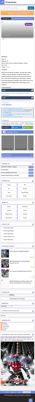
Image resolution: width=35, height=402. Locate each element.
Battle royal (9, 214)
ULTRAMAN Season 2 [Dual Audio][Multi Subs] (7, 150)
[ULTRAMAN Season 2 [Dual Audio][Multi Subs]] (7, 142)
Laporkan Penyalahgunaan (10, 311)
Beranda (3, 315)
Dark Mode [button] (27, 392)
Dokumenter (9, 218)
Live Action (9, 196)
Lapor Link (13, 392)
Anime (9, 185)
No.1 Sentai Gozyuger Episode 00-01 (21, 271)
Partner (19, 392)
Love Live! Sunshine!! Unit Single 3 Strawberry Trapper (21, 150)
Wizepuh (4, 328)
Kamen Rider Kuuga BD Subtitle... (20, 251)
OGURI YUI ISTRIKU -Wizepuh (9, 167)
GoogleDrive (5, 95)
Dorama (25, 188)
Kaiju (9, 192)
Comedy (25, 214)
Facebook (6, 127)
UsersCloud (13, 93)
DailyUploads (5, 93)
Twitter (16, 127)
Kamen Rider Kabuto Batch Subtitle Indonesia (21, 18)
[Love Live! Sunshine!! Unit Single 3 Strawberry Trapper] (21, 142)
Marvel (25, 196)
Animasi (9, 210)
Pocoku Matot (4, 169)
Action (9, 206)
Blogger (23, 299)
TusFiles (26, 93)
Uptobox (20, 93)
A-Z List (7, 392)
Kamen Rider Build (8, 234)
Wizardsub (5, 325)
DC (9, 188)
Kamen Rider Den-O (9, 236)
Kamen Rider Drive (8, 239)
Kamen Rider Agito (8, 228)
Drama (25, 218)
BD (25, 185)
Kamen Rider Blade (9, 231)
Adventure (25, 206)
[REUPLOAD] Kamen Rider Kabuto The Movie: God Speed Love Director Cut (21, 282)
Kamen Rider (25, 192)
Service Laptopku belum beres (9, 172)
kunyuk (4, 330)
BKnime (7, 67)
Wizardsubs (10, 2)
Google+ (28, 127)
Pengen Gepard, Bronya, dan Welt (10, 175)
